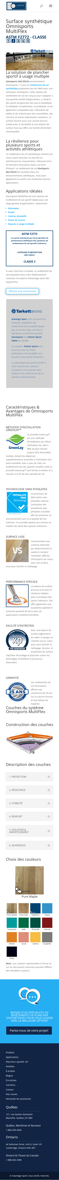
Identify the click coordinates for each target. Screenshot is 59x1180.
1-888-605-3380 (13, 1159)
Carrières (10, 1085)
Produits (10, 1052)
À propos (10, 1071)
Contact (10, 1089)
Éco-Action (11, 1080)
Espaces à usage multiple (21, 223)
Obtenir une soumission (22, 291)
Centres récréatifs (17, 216)
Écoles (11, 212)
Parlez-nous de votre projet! (29, 1030)
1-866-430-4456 (13, 1130)
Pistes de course (16, 220)
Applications (12, 1057)
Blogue (9, 1075)
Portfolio (10, 1066)
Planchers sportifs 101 (17, 1061)
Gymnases (13, 208)
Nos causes (11, 1094)
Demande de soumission (18, 1098)
